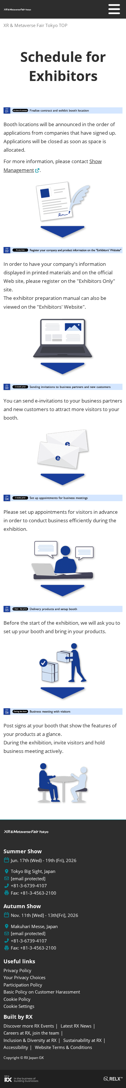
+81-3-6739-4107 (29, 885)
